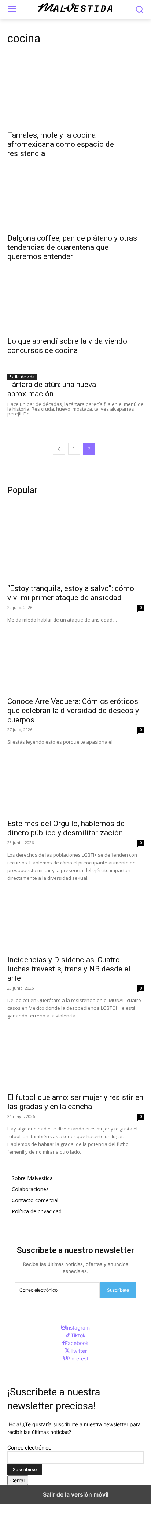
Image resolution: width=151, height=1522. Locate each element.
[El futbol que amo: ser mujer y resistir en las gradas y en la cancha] (75, 1054)
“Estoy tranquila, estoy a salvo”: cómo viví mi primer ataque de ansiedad (70, 593)
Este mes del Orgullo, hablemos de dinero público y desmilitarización (66, 828)
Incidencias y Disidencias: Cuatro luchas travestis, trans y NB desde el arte (68, 969)
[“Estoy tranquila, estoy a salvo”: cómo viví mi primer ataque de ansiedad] (75, 545)
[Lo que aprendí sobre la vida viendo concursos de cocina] (75, 297)
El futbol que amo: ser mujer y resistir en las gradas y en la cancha (75, 1102)
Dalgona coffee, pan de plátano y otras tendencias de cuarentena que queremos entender (72, 247)
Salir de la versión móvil (75, 1494)
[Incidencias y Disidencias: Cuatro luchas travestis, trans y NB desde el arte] (75, 916)
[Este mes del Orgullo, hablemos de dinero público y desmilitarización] (75, 780)
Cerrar (17, 1480)
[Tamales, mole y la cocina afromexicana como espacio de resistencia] (75, 91)
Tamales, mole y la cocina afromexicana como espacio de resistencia (60, 144)
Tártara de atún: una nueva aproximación (51, 389)
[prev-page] (59, 449)
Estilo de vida (22, 376)
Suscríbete (118, 1290)
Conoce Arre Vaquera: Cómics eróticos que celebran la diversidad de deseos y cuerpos (73, 710)
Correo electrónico (29, 1447)
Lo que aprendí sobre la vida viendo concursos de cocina (67, 346)
